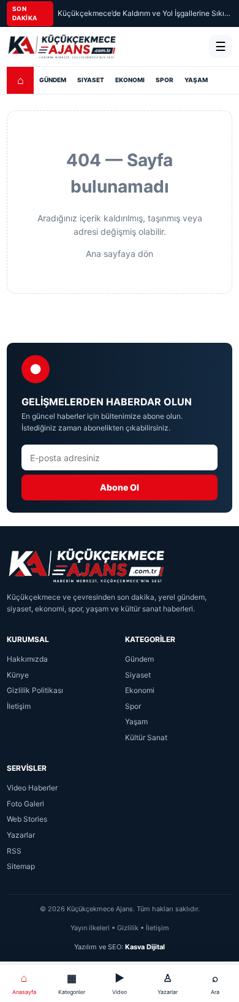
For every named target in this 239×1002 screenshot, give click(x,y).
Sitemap (21, 866)
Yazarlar (21, 834)
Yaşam (136, 721)
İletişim (19, 706)
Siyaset (138, 674)
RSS (14, 850)
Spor (133, 706)
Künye (18, 674)
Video (119, 983)
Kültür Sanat (146, 737)
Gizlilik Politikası (35, 690)
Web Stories (27, 819)
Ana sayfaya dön (119, 253)
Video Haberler (32, 787)
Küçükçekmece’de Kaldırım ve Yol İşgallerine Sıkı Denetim (145, 13)
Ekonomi (139, 690)
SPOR (164, 79)
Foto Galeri (25, 803)
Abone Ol (119, 487)
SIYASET (90, 79)
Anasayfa (24, 983)
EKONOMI (130, 79)
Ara (215, 983)
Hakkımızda (27, 659)
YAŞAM (196, 79)
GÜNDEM (52, 79)
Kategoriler (71, 983)
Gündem (139, 659)
